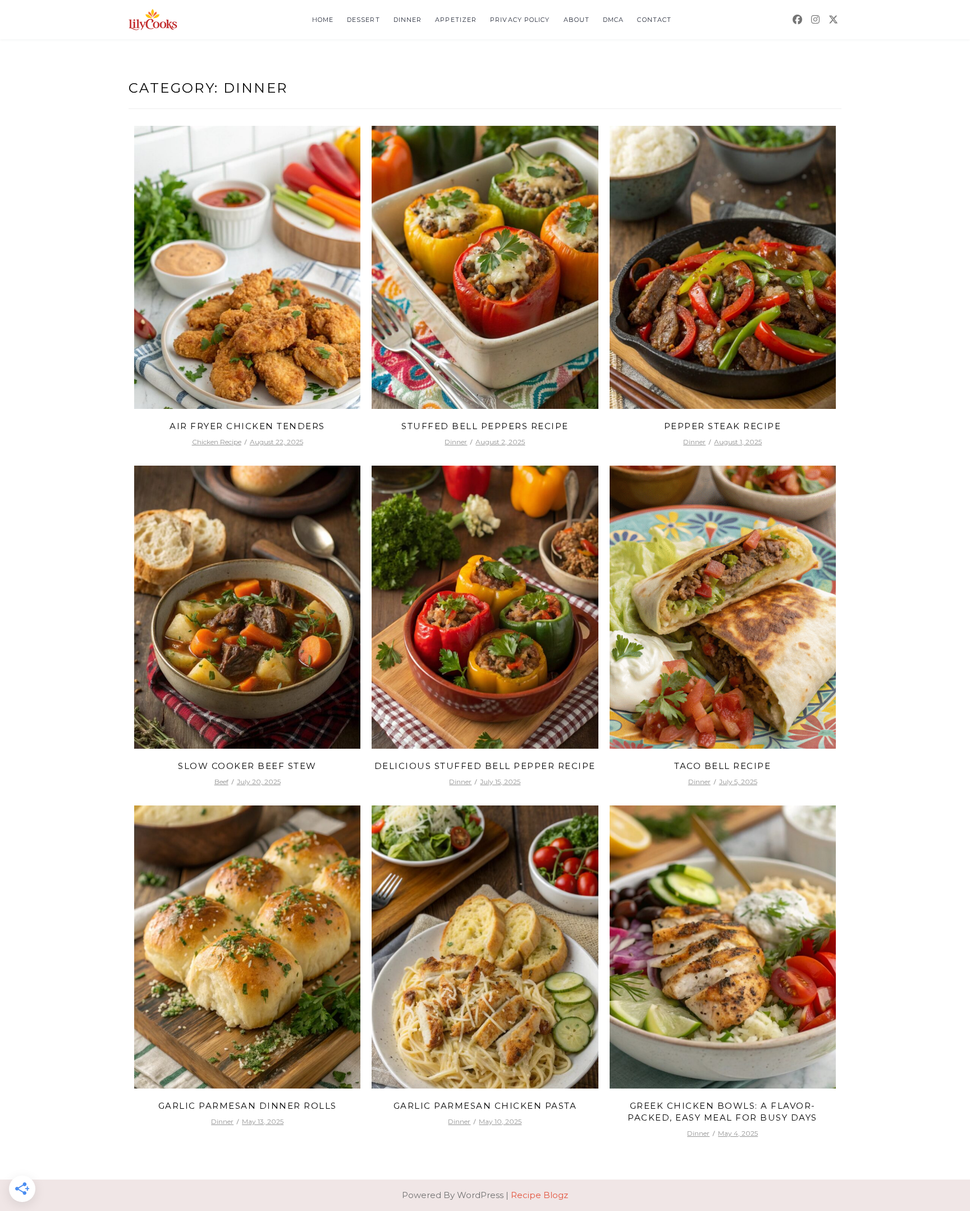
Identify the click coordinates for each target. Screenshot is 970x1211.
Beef (221, 781)
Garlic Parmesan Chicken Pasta (485, 1105)
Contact (654, 20)
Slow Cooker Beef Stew (247, 766)
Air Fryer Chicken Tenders (247, 426)
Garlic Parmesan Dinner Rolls (247, 1105)
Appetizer (456, 20)
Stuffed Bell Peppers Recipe (485, 426)
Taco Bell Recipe (722, 766)
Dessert (363, 20)
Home (322, 20)
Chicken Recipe (216, 442)
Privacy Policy (520, 20)
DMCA (613, 20)
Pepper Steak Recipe (722, 426)
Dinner (408, 20)
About (577, 20)
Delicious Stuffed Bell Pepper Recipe (485, 766)
